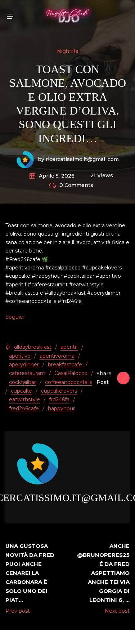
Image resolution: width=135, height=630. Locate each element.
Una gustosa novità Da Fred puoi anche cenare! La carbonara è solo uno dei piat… (29, 572)
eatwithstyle (24, 399)
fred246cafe (24, 408)
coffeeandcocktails (68, 382)
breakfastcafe (65, 364)
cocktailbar (22, 382)
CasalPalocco (70, 373)
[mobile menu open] (10, 16)
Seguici (14, 317)
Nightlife (67, 51)
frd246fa (59, 399)
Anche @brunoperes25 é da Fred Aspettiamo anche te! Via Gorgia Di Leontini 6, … (103, 572)
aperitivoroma (57, 356)
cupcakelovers (59, 391)
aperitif (69, 347)
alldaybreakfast (32, 347)
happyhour (61, 408)
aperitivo (20, 356)
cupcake (21, 391)
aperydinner (24, 364)
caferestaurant (27, 373)
